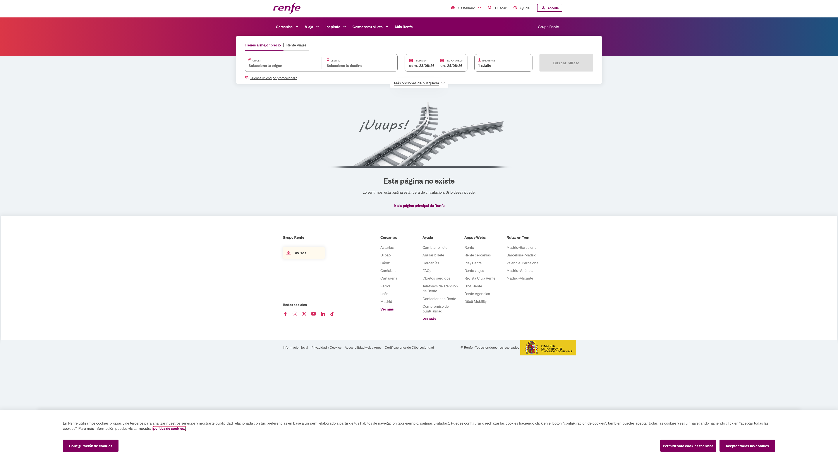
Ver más (387, 309)
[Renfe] (286, 8)
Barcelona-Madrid (521, 255)
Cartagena (388, 278)
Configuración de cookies (90, 446)
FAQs (426, 270)
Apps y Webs (475, 237)
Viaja (309, 26)
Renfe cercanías (477, 255)
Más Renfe (404, 26)
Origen (256, 60)
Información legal (295, 347)
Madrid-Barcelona (521, 247)
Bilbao (385, 255)
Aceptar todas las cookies (747, 446)
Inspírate (332, 26)
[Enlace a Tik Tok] (332, 314)
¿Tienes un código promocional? (273, 78)
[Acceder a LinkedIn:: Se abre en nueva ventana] (323, 314)
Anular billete (433, 255)
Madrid (386, 301)
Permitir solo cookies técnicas (688, 446)
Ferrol (385, 286)
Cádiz (385, 263)
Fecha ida (420, 60)
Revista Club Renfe (479, 278)
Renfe (469, 247)
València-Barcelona (522, 263)
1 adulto (484, 65)
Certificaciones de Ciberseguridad (409, 347)
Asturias (387, 247)
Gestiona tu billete (367, 26)
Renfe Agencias (477, 293)
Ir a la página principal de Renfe (419, 205)
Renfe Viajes (296, 45)
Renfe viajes (474, 270)
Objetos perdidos (436, 278)
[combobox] (279, 65)
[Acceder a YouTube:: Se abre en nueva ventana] (313, 314)
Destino (335, 60)
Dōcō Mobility (475, 301)
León (384, 293)
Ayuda (524, 8)
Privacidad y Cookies (326, 347)
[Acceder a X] (304, 314)
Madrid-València (520, 270)
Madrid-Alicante (520, 278)
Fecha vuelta (454, 60)
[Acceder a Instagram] (294, 314)
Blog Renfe (473, 286)
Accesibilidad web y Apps (363, 347)
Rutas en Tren (518, 237)
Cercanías (284, 26)
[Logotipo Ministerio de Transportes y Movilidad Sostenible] (548, 347)
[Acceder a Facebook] (285, 314)
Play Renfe (473, 263)
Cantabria (388, 270)
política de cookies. (169, 428)
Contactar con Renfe (439, 298)
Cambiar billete (434, 247)
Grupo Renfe (548, 26)
